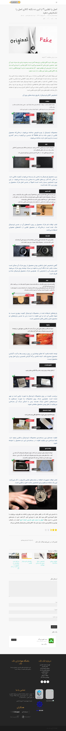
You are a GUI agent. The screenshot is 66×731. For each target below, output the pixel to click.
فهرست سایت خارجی (45, 665)
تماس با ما (44, 674)
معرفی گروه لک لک (45, 668)
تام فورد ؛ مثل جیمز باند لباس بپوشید (40, 563)
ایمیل (55, 610)
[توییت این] (44, 19)
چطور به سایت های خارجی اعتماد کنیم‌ (31, 520)
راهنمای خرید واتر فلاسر (27, 562)
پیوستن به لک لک (45, 677)
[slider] (50, 530)
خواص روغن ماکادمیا (53, 562)
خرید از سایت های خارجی (30, 15)
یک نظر (22, 15)
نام (56, 602)
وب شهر (44, 639)
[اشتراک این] (52, 19)
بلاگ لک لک (45, 667)
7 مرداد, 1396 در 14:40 (42, 641)
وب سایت (55, 617)
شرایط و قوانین (44, 672)
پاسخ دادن (14, 640)
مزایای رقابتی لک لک (45, 670)
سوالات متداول (45, 675)
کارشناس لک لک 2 (51, 15)
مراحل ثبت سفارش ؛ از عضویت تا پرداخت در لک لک (15, 565)
